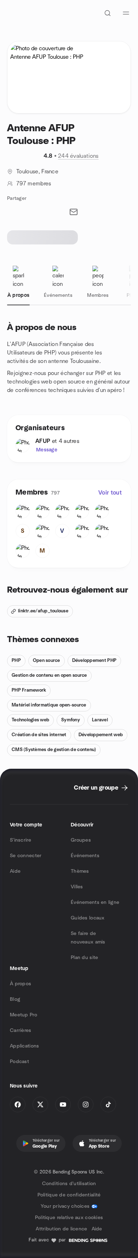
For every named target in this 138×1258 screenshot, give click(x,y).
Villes (77, 886)
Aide (15, 871)
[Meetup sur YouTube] (63, 1104)
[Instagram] (85, 1104)
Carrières (20, 1030)
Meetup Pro (23, 1014)
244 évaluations (78, 156)
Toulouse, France (37, 171)
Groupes (81, 840)
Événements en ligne (95, 902)
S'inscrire (20, 840)
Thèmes (80, 871)
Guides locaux (88, 918)
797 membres (33, 183)
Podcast (19, 1061)
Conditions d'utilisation (69, 1183)
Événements (85, 855)
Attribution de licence (61, 1229)
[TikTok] (108, 1104)
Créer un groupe (96, 788)
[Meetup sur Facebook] (17, 1104)
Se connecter (25, 855)
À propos (20, 983)
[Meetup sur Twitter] (40, 1104)
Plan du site (84, 957)
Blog (15, 999)
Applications (24, 1046)
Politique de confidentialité (69, 1195)
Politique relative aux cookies (69, 1217)
